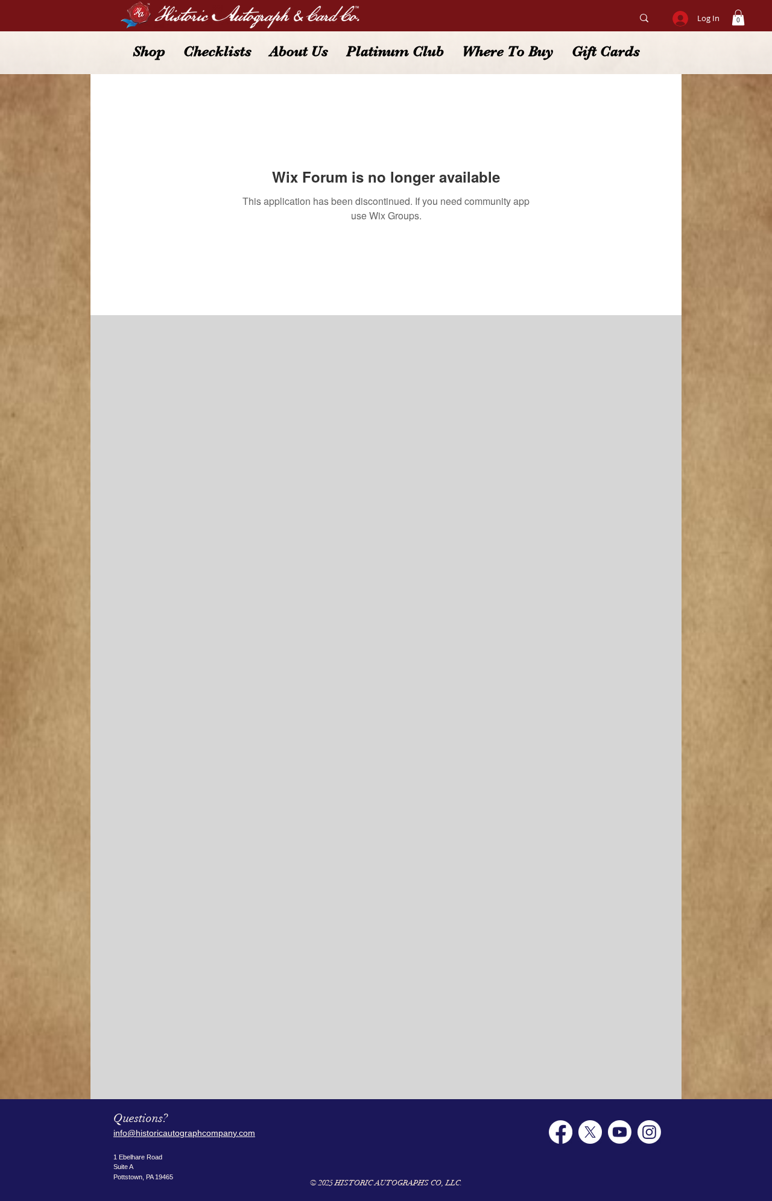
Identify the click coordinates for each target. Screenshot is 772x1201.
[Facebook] (560, 1132)
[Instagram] (649, 1132)
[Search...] (643, 18)
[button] (738, 17)
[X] (590, 1132)
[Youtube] (619, 1132)
